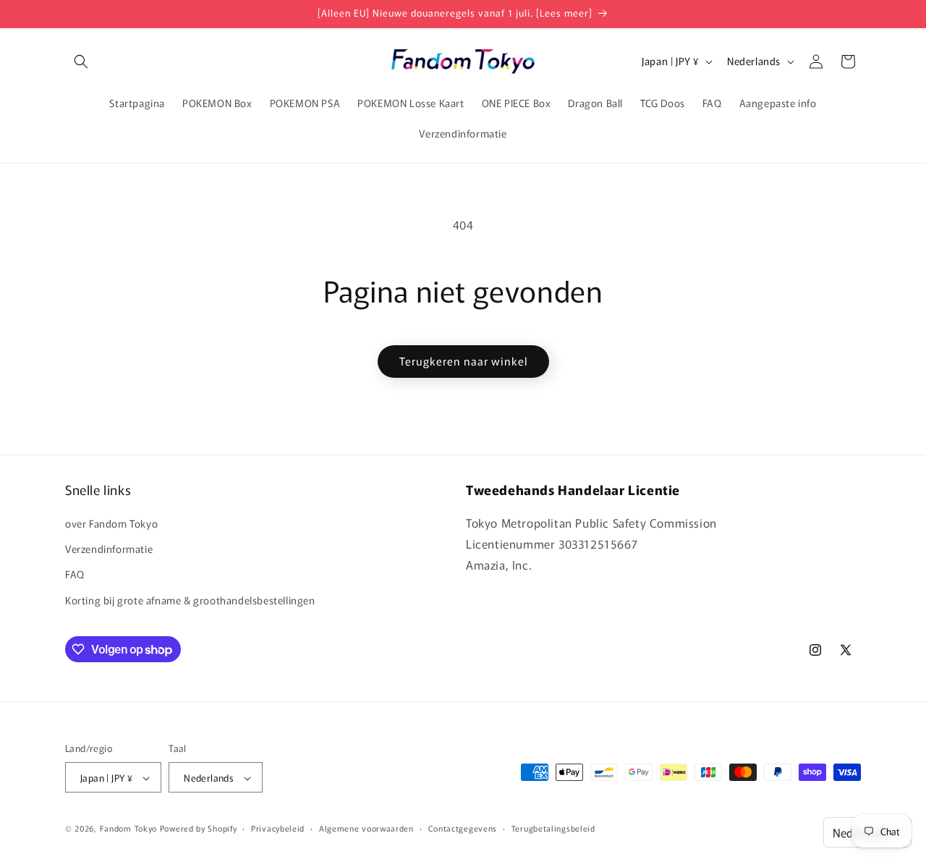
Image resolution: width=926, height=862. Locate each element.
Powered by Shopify (198, 828)
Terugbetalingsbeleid (553, 828)
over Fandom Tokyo (111, 523)
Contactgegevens (463, 828)
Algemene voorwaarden (366, 828)
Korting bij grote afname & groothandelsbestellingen (190, 600)
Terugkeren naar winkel (463, 360)
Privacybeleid (278, 828)
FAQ (75, 574)
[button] (81, 61)
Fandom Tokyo (128, 828)
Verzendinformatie (109, 549)
